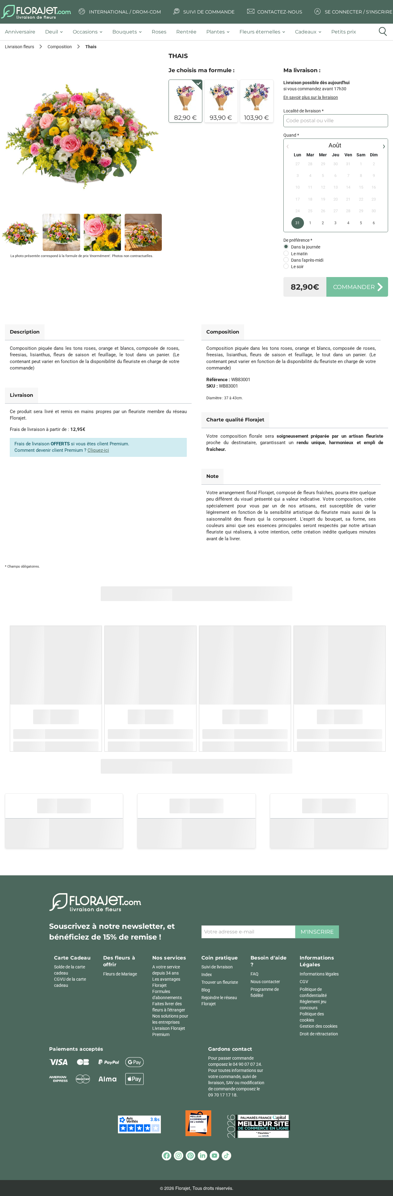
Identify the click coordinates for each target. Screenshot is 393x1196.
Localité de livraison (302, 110)
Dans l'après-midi (307, 260)
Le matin (299, 253)
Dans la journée (305, 246)
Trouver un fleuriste (219, 982)
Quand (289, 135)
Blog (205, 989)
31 (297, 223)
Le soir (297, 266)
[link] (82, 130)
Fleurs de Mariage (120, 973)
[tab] (22, 32)
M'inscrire (317, 931)
